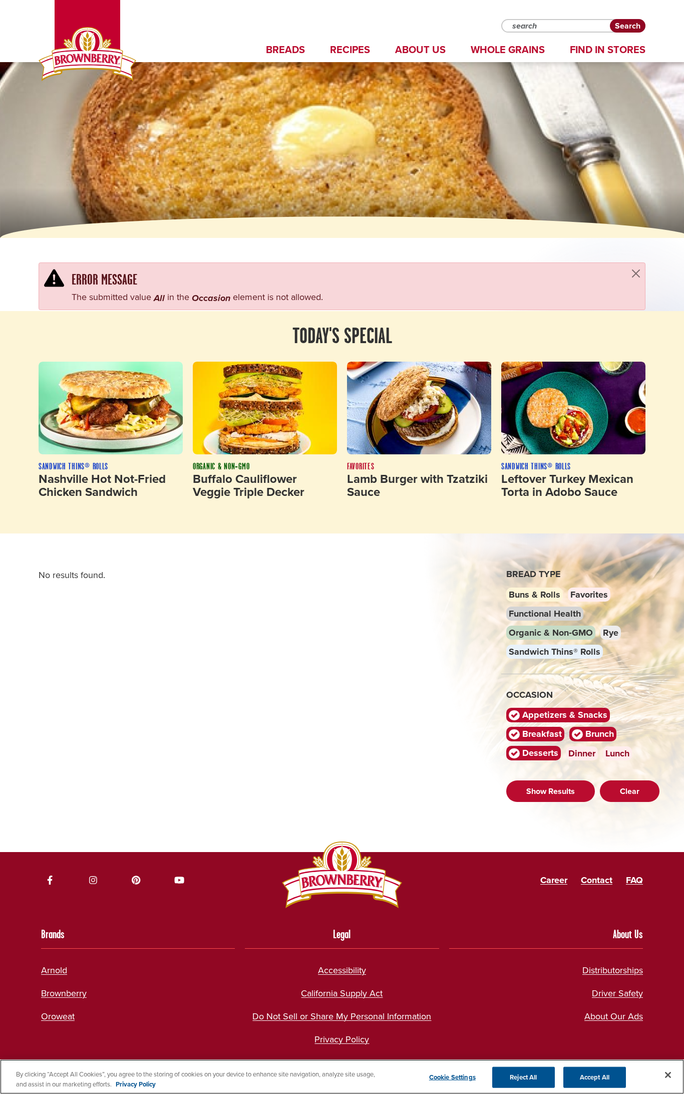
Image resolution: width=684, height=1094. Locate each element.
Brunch (598, 733)
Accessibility (342, 970)
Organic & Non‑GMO (551, 632)
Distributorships (612, 970)
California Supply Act (342, 993)
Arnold (54, 970)
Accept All (594, 1077)
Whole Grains (508, 50)
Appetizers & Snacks (563, 714)
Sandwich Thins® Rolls (554, 651)
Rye (610, 632)
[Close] (636, 273)
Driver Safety (617, 993)
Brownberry (64, 993)
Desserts (539, 752)
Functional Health (545, 613)
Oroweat (58, 1016)
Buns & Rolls (534, 594)
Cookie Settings (452, 1077)
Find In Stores (607, 50)
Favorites (589, 594)
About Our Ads (613, 1016)
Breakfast (541, 733)
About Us (420, 50)
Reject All (523, 1077)
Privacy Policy (341, 1039)
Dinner (581, 753)
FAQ (634, 880)
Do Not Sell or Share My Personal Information (341, 1016)
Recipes (350, 50)
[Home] (87, 54)
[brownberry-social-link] (50, 880)
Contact (596, 880)
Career (553, 880)
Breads (285, 50)
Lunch (617, 753)
